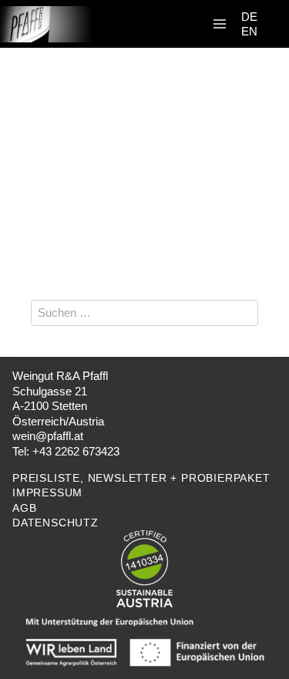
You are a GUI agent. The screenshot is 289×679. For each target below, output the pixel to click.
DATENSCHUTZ (55, 522)
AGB (24, 508)
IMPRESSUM (47, 492)
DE (249, 16)
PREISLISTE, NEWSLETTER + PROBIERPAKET (141, 478)
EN (249, 31)
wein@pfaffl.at (47, 435)
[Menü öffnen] (220, 24)
